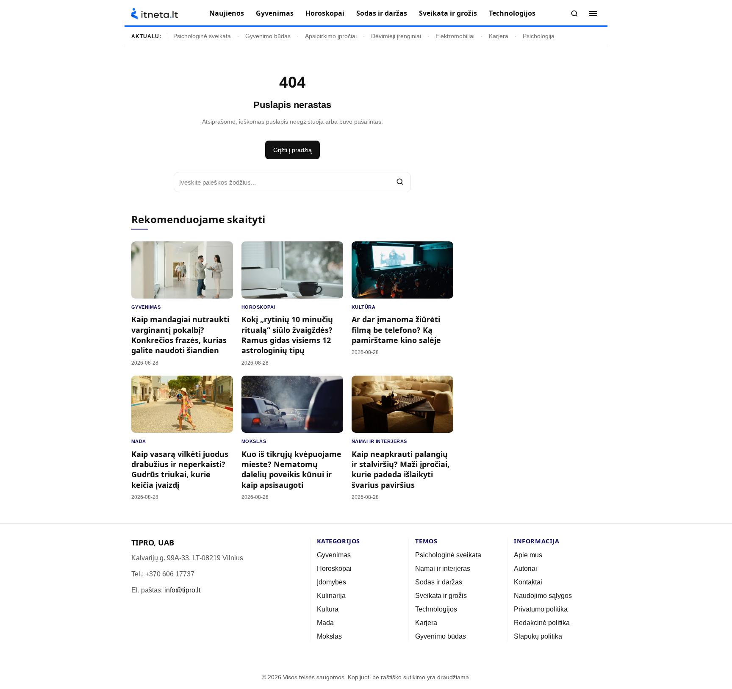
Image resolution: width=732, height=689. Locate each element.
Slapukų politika (538, 636)
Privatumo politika (541, 609)
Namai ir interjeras (379, 441)
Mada (138, 441)
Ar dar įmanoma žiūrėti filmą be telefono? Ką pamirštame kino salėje (396, 329)
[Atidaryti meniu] (593, 13)
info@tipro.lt (182, 590)
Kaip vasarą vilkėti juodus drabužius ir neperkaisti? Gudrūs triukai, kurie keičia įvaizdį (179, 469)
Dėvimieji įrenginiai (396, 36)
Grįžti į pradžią (292, 150)
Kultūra (363, 307)
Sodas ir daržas (381, 13)
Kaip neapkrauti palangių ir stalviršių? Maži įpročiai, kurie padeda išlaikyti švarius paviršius (400, 469)
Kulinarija (331, 595)
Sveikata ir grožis (448, 13)
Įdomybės (331, 582)
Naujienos (226, 13)
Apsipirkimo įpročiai (331, 36)
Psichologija (539, 36)
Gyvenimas (275, 13)
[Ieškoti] (574, 13)
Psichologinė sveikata (202, 36)
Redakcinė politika (542, 622)
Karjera (498, 36)
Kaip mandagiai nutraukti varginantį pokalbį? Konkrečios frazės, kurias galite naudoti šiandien (180, 334)
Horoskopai (324, 13)
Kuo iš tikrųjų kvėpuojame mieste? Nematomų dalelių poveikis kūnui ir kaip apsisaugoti (291, 469)
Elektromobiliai (454, 36)
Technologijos (512, 13)
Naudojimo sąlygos (543, 595)
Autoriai (525, 568)
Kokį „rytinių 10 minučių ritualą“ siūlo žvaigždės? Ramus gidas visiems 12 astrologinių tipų (287, 334)
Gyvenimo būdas (268, 36)
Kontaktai (528, 582)
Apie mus (528, 555)
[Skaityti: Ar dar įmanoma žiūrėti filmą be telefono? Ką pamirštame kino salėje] (402, 270)
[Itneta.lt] (154, 13)
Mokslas (253, 441)
